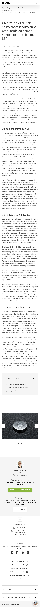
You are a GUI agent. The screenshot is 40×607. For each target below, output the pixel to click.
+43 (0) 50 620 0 (20, 527)
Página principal (6, 8)
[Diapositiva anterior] (3, 426)
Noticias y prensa (7, 10)
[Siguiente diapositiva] (37, 426)
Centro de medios (19, 8)
